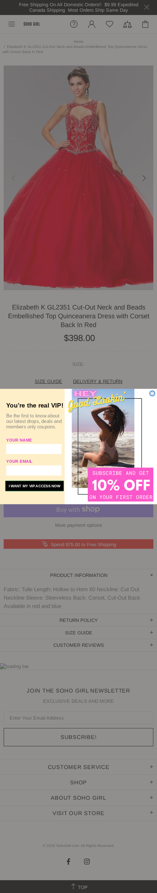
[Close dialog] (152, 393)
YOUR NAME (19, 440)
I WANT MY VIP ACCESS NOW (35, 486)
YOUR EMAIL (19, 461)
